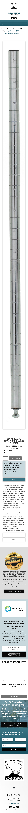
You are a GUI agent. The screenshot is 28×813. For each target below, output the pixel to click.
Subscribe (14, 750)
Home (3, 29)
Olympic (16, 29)
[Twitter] (14, 18)
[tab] (14, 479)
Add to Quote (15, 458)
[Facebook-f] (12, 18)
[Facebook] (10, 807)
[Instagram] (16, 18)
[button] (14, 22)
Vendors (9, 29)
